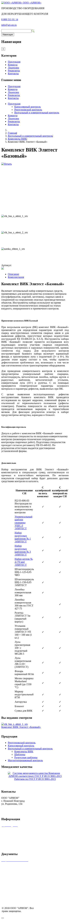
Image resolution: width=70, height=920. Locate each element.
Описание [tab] (13, 274)
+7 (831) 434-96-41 (11, 806)
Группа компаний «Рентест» (17, 836)
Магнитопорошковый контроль (25, 760)
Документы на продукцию (16, 882)
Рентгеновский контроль (28, 109)
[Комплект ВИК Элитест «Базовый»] (14, 724)
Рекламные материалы (14, 842)
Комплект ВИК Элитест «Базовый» (21, 727)
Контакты (13, 73)
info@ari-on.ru (9, 25)
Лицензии (13, 67)
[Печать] (6, 164)
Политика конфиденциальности (19, 893)
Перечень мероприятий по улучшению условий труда (31, 899)
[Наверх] (2, 918)
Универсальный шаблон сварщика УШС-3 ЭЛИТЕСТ (23, 522)
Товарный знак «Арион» (15, 866)
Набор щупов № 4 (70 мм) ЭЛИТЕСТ (24, 562)
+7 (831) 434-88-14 (11, 809)
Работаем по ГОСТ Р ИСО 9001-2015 (35, 779)
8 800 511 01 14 (9, 19)
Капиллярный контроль (27, 106)
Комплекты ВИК (17, 138)
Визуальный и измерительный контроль (36, 112)
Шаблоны (19, 754)
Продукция (14, 61)
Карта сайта (8, 847)
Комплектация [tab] (16, 277)
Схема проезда (9, 877)
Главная (12, 133)
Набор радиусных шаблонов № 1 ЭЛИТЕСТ (23, 537)
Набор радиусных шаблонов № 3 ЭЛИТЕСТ (23, 550)
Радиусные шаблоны (25, 757)
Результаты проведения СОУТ (18, 888)
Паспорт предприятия (13, 871)
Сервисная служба (12, 831)
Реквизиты (14, 70)
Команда (12, 64)
